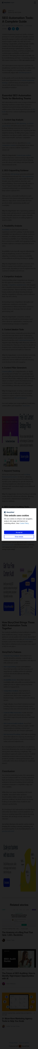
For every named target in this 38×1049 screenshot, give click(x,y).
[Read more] (19, 917)
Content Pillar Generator (13, 713)
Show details (19, 536)
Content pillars (7, 371)
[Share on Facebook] (9, 29)
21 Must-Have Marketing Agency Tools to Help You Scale (17, 1019)
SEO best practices (25, 73)
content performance (25, 340)
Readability (6, 229)
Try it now (25, 406)
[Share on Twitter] (13, 29)
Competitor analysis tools (17, 285)
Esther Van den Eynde (14, 12)
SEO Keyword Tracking (12, 734)
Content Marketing (9, 929)
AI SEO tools (28, 639)
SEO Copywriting (10, 667)
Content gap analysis (24, 155)
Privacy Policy (13, 1043)
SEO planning (21, 123)
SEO (3, 26)
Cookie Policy (24, 523)
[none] (35, 3)
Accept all (19, 532)
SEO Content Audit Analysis (13, 723)
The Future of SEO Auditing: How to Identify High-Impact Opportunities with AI (18, 976)
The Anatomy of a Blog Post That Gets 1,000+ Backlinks (17, 933)
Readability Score (10, 680)
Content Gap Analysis (11, 656)
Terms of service (24, 1043)
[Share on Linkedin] (17, 29)
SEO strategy (15, 174)
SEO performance (20, 398)
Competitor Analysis (11, 691)
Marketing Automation (14, 26)
